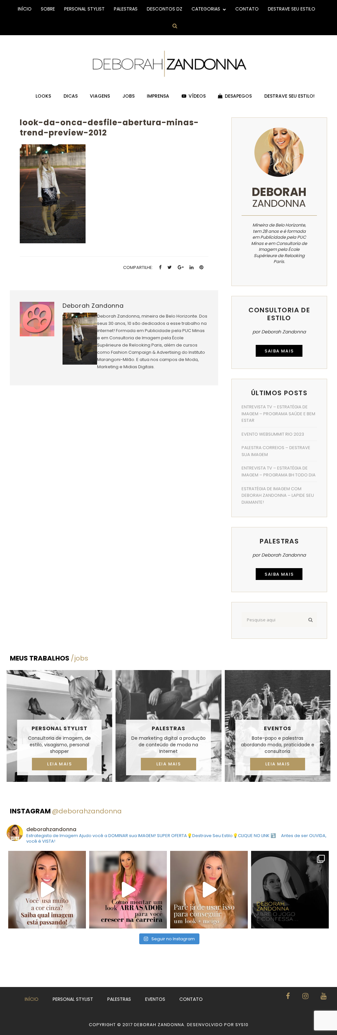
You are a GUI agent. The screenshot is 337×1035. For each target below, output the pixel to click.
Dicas (71, 96)
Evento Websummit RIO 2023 (273, 434)
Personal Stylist (84, 9)
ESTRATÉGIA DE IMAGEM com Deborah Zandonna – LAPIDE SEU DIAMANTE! (278, 495)
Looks (43, 96)
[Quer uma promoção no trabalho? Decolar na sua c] (128, 889)
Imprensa (158, 96)
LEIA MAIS (59, 764)
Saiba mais (279, 351)
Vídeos (197, 96)
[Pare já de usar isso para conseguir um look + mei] (209, 889)
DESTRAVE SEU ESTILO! (289, 96)
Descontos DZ (164, 9)
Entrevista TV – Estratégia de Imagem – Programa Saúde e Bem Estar (278, 413)
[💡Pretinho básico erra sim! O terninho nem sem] (290, 889)
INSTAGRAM (66, 811)
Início (25, 9)
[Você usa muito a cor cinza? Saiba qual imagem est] (47, 889)
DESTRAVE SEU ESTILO (291, 9)
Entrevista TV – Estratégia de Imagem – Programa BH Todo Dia (279, 471)
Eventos (277, 728)
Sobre (48, 9)
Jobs (128, 96)
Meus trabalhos (49, 658)
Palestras (126, 9)
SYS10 (241, 1025)
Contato (247, 9)
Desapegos (238, 96)
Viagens (100, 96)
